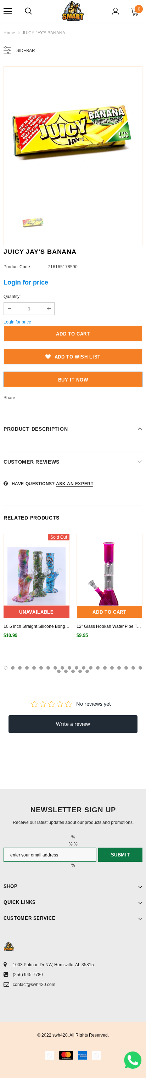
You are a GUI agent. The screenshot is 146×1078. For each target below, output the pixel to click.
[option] (73, 135)
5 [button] (34, 668)
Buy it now (73, 380)
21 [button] (59, 671)
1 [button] (5, 668)
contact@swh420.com (34, 984)
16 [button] (112, 668)
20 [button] (140, 668)
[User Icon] (115, 11)
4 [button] (27, 668)
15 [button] (105, 668)
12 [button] (83, 668)
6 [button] (41, 668)
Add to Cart (109, 612)
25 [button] (87, 671)
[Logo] (73, 11)
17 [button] (119, 668)
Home (9, 32)
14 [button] (98, 668)
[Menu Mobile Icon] (8, 11)
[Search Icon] (28, 11)
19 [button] (133, 668)
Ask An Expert (75, 483)
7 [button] (48, 668)
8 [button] (55, 668)
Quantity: (12, 296)
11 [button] (76, 668)
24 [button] (80, 671)
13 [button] (90, 668)
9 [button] (62, 668)
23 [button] (73, 671)
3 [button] (20, 668)
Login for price (26, 282)
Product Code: (17, 266)
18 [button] (126, 668)
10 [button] (69, 668)
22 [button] (66, 671)
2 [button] (13, 668)
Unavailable (36, 612)
